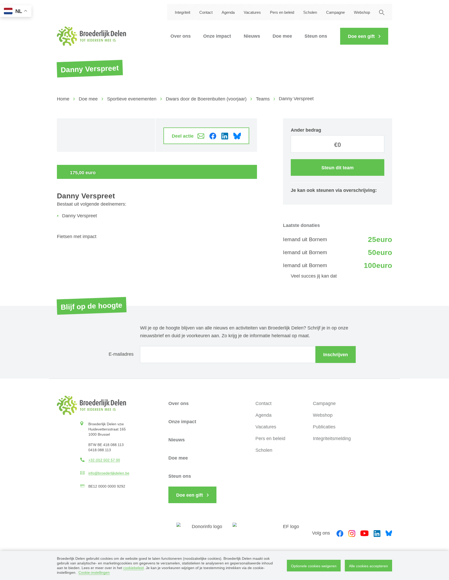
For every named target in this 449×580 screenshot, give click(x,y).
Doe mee (282, 36)
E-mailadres (121, 354)
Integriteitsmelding (332, 438)
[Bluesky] (389, 533)
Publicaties (324, 426)
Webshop (362, 12)
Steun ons (316, 36)
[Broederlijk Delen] (91, 36)
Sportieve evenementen (131, 99)
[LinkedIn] (377, 533)
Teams (263, 99)
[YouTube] (364, 533)
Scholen (310, 12)
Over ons (180, 36)
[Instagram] (351, 533)
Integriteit (182, 12)
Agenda (228, 12)
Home (63, 99)
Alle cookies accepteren (368, 566)
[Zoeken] (381, 12)
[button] (364, 36)
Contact (206, 12)
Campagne (335, 12)
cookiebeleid (133, 568)
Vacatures (252, 12)
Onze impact (217, 36)
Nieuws (252, 36)
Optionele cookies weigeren (313, 566)
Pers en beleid (282, 12)
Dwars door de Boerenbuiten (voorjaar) (206, 99)
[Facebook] (339, 533)
